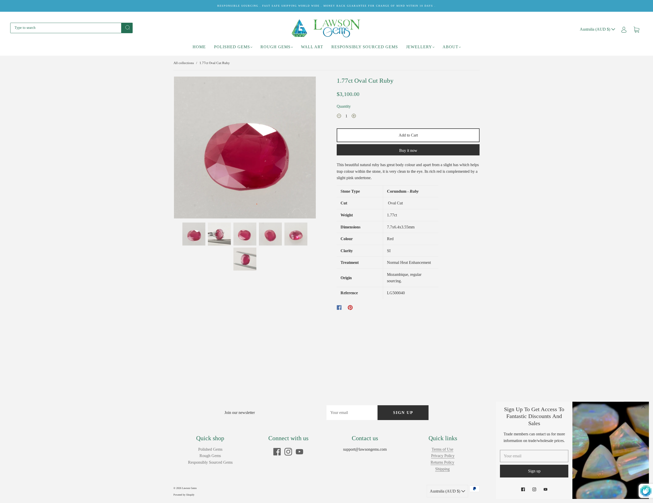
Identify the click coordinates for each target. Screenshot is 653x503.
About (450, 47)
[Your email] (352, 412)
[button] (188, 148)
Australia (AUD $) (595, 29)
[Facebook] (339, 307)
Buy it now (408, 150)
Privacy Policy (443, 455)
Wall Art (312, 47)
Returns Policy (442, 462)
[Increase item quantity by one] (353, 116)
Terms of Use (442, 449)
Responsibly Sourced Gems (364, 47)
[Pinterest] (350, 307)
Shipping (442, 469)
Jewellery (419, 47)
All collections (183, 63)
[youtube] (299, 451)
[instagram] (288, 451)
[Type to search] (65, 28)
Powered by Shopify (183, 494)
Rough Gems (275, 47)
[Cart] (636, 29)
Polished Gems (232, 47)
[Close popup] (643, 407)
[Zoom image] (244, 148)
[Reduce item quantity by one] (339, 116)
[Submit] (127, 27)
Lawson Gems (189, 488)
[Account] (624, 29)
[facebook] (277, 451)
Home (199, 47)
